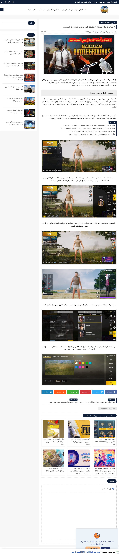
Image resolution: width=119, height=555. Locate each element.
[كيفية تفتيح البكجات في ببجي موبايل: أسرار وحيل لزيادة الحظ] (79, 429)
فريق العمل (102, 2)
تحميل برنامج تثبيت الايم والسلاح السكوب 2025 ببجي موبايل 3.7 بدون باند (80, 470)
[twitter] (9, 2)
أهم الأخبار (82, 9)
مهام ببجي (74, 9)
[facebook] (5, 2)
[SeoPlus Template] (117, 552)
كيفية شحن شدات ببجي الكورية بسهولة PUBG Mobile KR (105, 441)
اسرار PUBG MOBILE (108, 23)
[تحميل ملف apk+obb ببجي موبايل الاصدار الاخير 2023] (53, 458)
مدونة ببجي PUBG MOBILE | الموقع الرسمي (85, 552)
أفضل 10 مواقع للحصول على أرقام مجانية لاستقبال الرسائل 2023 (91, 134)
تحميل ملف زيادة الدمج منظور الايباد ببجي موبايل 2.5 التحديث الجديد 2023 (88, 125)
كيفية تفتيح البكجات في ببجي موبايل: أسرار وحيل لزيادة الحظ (80, 441)
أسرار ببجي (66, 9)
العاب (34, 9)
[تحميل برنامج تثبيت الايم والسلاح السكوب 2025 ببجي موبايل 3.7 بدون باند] (79, 458)
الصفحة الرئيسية (112, 2)
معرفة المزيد (93, 548)
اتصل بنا (77, 2)
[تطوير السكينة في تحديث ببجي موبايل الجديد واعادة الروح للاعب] (53, 429)
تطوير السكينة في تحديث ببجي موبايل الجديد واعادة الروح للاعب (53, 441)
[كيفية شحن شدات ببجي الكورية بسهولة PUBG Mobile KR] (104, 429)
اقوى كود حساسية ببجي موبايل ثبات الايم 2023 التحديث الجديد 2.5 (91, 131)
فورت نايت (41, 9)
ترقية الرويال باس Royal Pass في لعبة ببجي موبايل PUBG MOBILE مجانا (13, 77)
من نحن (95, 2)
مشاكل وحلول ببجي (53, 9)
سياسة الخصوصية (86, 2)
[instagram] (12, 2)
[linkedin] (1, 2)
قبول (105, 548)
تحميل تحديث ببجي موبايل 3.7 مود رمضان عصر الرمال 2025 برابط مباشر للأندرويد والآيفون (105, 470)
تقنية (29, 9)
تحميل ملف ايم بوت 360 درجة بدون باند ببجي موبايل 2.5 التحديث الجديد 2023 (87, 128)
